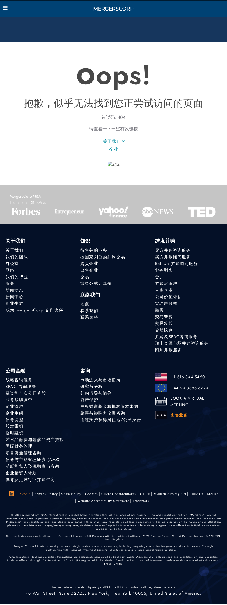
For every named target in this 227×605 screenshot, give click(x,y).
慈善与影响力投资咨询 (102, 413)
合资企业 (164, 290)
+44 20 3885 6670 (189, 388)
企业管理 (15, 406)
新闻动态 (15, 290)
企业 (113, 149)
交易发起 (164, 323)
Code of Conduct (204, 494)
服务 (10, 283)
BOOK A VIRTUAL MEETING (187, 401)
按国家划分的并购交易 (102, 257)
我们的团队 (17, 257)
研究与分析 (91, 386)
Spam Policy (71, 494)
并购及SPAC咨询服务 (176, 336)
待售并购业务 (93, 250)
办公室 (12, 263)
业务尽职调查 (19, 400)
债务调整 (15, 420)
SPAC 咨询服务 (21, 386)
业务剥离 (164, 270)
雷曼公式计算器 (96, 283)
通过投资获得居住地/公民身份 (110, 420)
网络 (10, 270)
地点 (84, 304)
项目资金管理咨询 (24, 453)
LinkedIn (23, 494)
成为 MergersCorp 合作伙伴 (34, 310)
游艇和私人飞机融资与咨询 (32, 466)
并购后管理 (166, 283)
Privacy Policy (46, 494)
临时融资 (15, 433)
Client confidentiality (118, 494)
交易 (84, 277)
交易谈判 (164, 330)
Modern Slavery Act (170, 494)
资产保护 (89, 400)
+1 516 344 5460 (188, 377)
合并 (159, 277)
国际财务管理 (19, 446)
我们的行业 (17, 277)
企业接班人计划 (21, 473)
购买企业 (89, 263)
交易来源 (164, 317)
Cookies (91, 494)
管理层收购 (166, 303)
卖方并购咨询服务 (173, 250)
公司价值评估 (168, 297)
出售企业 (89, 270)
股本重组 (15, 426)
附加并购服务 (168, 350)
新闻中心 (15, 297)
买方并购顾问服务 (173, 257)
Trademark (140, 501)
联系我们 (89, 310)
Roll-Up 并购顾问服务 (176, 263)
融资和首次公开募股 (26, 393)
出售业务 (179, 415)
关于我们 (112, 141)
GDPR (145, 494)
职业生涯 (15, 303)
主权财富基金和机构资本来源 (109, 406)
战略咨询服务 (19, 380)
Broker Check (113, 563)
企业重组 (15, 413)
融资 (159, 310)
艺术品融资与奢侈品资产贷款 (35, 439)
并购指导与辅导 (96, 393)
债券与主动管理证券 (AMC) (33, 459)
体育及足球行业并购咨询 (30, 479)
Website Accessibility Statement (103, 501)
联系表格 (89, 317)
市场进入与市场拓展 (100, 380)
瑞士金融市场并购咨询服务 (182, 343)
